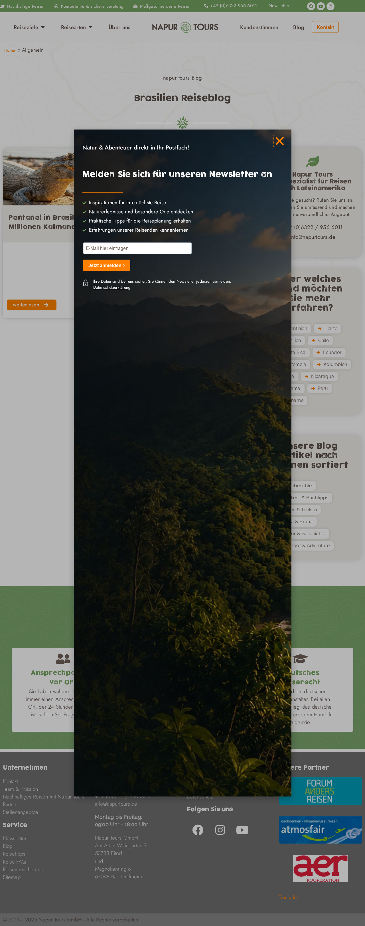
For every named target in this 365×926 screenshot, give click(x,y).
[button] (279, 141)
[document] (182, 463)
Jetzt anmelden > (106, 265)
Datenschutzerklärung (112, 287)
